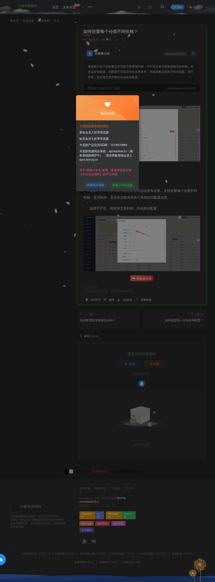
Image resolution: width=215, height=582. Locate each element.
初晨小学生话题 (122, 185)
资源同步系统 (95, 185)
